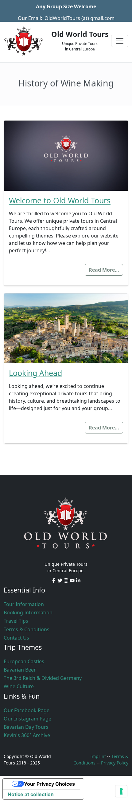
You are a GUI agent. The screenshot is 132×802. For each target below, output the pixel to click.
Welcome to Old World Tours (60, 200)
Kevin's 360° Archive (27, 735)
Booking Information (28, 612)
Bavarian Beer (20, 669)
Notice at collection (31, 794)
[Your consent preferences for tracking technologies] (121, 791)
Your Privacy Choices (49, 784)
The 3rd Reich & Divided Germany (43, 678)
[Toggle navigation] (119, 41)
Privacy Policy (114, 763)
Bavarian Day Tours (26, 727)
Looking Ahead (35, 373)
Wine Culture (19, 686)
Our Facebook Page (26, 710)
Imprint (98, 756)
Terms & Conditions (26, 629)
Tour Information (24, 604)
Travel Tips (16, 620)
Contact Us (16, 637)
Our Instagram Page (27, 718)
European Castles (24, 661)
